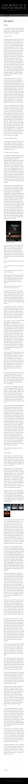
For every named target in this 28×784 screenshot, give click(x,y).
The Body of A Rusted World (14, 6)
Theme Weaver (18, 781)
